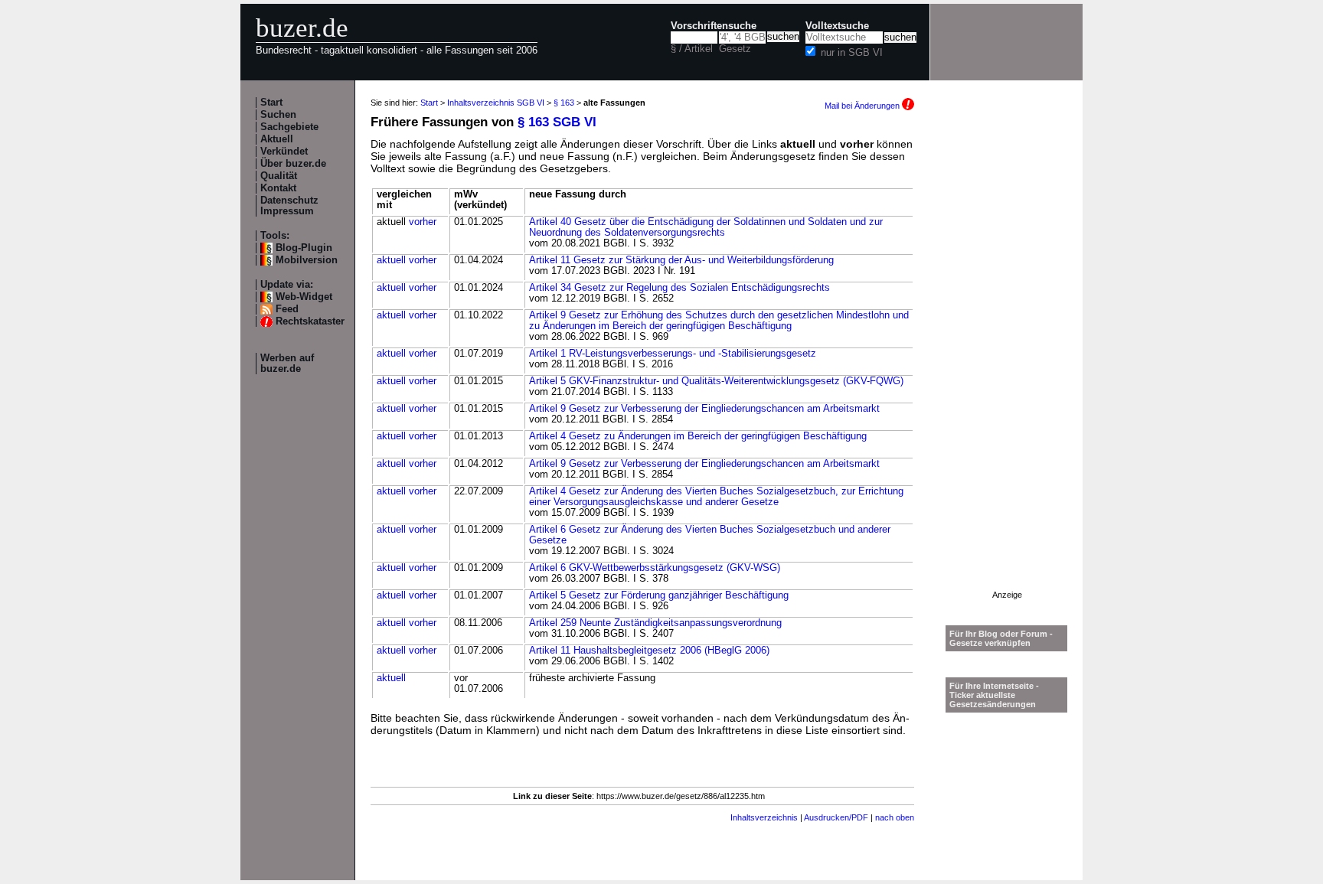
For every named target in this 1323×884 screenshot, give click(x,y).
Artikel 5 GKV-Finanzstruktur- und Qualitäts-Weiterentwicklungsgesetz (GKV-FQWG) (716, 381)
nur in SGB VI (852, 52)
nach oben (894, 817)
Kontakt (278, 188)
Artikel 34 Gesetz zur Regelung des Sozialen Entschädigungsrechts (679, 287)
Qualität (278, 176)
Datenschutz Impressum (289, 206)
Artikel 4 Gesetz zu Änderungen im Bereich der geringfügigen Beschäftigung (698, 436)
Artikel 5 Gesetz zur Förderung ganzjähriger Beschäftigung (659, 595)
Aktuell (276, 139)
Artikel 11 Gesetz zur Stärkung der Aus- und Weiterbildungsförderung (681, 260)
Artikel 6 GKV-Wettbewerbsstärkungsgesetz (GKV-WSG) (654, 568)
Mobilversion (307, 260)
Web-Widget (304, 297)
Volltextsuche (837, 26)
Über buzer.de (293, 163)
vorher (422, 222)
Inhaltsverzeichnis (764, 817)
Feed (287, 309)
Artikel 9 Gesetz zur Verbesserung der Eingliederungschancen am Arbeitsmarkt (704, 408)
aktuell (391, 260)
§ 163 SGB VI (557, 122)
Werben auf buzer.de (287, 363)
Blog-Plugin (304, 248)
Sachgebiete (289, 127)
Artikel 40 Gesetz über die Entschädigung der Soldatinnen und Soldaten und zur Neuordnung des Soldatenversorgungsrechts (706, 227)
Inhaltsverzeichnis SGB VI (495, 102)
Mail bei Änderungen (863, 105)
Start (271, 102)
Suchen (278, 114)
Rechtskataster (310, 321)
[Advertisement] (1007, 360)
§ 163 (564, 102)
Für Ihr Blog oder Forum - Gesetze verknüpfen (1001, 638)
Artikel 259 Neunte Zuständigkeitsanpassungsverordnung (655, 623)
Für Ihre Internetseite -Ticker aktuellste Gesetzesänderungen (994, 695)
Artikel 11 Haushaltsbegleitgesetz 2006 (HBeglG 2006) (649, 650)
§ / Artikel (692, 49)
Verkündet (284, 151)
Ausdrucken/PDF (836, 817)
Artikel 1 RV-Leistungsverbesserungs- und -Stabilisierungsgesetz (672, 353)
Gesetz (735, 49)
